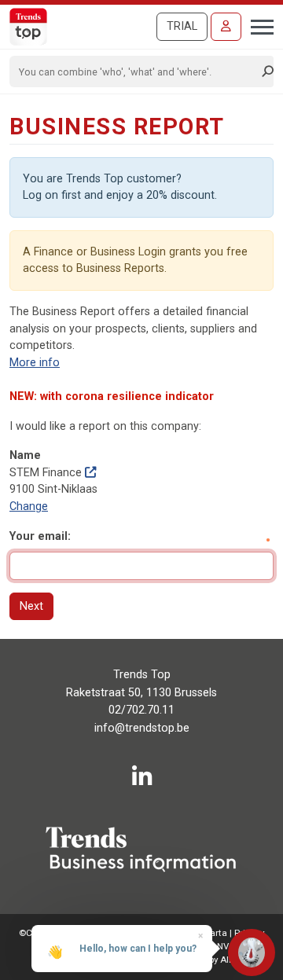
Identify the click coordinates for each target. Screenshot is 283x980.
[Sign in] (226, 27)
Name (25, 455)
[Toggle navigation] (257, 25)
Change (28, 506)
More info (34, 362)
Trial (182, 26)
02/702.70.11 (141, 710)
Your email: (40, 536)
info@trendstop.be (141, 728)
